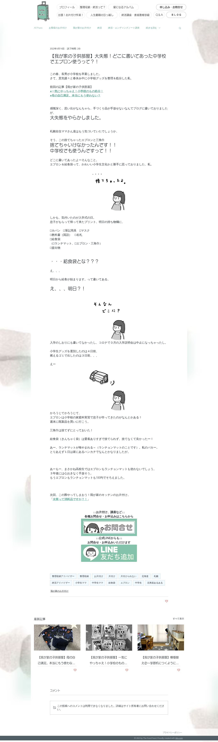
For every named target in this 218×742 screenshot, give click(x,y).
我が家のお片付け (82, 27)
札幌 (156, 576)
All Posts (38, 27)
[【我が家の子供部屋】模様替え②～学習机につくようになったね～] (161, 637)
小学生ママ (80, 582)
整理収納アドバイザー (63, 576)
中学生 (138, 582)
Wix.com (179, 738)
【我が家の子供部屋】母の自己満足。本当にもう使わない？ (56, 661)
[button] (179, 28)
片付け (112, 576)
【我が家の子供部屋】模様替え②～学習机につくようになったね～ (160, 661)
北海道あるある (155, 582)
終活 (99, 27)
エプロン (125, 582)
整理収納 (84, 576)
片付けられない (128, 576)
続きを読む (151, 27)
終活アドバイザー (61, 582)
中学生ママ (97, 582)
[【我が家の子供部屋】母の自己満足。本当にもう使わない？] (57, 637)
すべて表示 (178, 618)
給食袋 (112, 582)
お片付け (98, 576)
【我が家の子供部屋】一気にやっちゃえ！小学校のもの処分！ (108, 661)
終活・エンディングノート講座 (123, 27)
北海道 (145, 576)
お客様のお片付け (58, 27)
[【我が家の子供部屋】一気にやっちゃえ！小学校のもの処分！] (109, 637)
